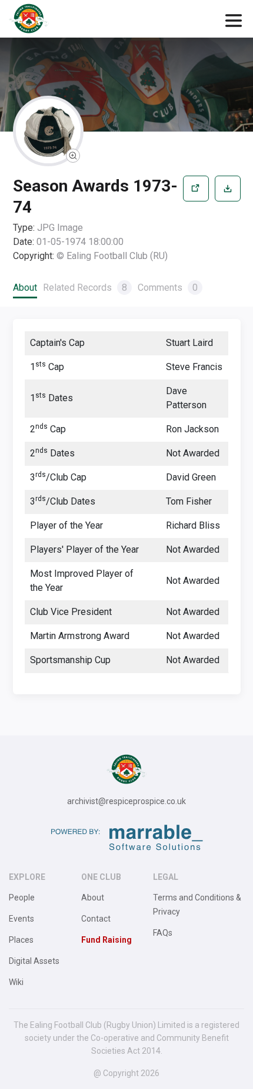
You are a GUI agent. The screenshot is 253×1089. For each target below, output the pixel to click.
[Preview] (196, 219)
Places (21, 940)
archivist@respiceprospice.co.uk (126, 801)
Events (21, 918)
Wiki (16, 982)
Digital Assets (34, 961)
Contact (96, 918)
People (22, 897)
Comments (168, 287)
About (25, 287)
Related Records (85, 287)
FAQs (162, 932)
